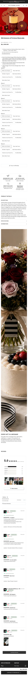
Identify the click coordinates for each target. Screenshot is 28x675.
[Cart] (26, 5)
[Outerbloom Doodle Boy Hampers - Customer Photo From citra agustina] (11, 479)
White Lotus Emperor (6, 70)
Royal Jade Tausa (16, 70)
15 (21, 33)
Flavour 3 (3, 98)
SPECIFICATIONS (5, 221)
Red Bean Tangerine (6, 74)
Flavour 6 (3, 144)
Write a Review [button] (14, 488)
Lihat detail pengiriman (6, 53)
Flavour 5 (3, 128)
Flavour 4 (3, 113)
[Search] (4, 5)
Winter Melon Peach (6, 80)
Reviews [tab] (4, 497)
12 (18, 33)
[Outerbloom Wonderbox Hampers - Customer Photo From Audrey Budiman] (21, 483)
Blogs (2, 666)
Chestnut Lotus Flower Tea (7, 77)
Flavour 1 (3, 68)
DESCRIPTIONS (4, 200)
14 (20, 33)
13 (19, 33)
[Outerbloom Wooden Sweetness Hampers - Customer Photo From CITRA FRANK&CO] (16, 483)
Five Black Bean (18, 77)
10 (15, 33)
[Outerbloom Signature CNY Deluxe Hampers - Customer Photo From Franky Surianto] (16, 479)
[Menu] (1, 5)
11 (17, 33)
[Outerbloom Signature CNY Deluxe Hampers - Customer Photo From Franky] (21, 479)
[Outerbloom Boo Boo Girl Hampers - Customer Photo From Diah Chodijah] (11, 483)
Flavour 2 (3, 83)
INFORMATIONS (4, 224)
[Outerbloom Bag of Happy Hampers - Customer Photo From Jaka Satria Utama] (7, 479)
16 (23, 33)
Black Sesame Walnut (17, 74)
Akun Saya (16, 666)
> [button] (14, 652)
